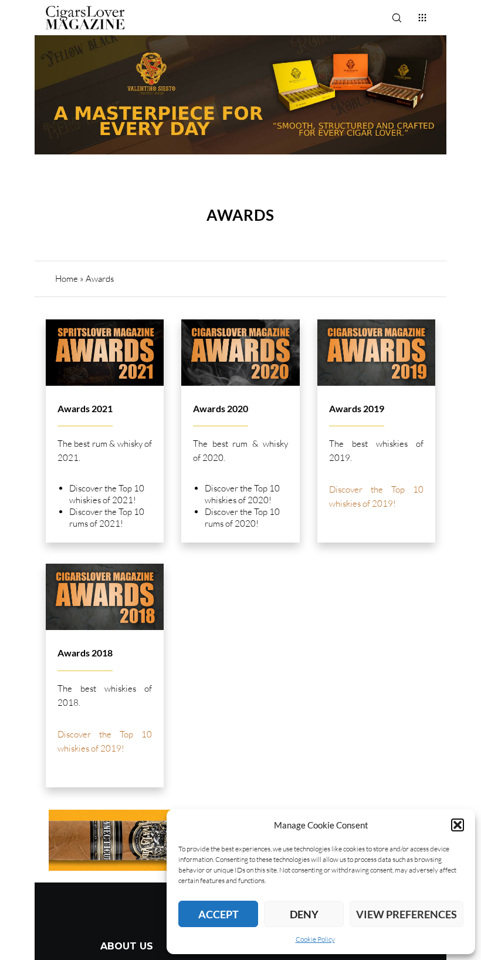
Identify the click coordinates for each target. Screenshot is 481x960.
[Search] (396, 17)
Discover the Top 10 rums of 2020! (242, 517)
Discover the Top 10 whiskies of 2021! (106, 494)
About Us (126, 946)
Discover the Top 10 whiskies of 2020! (242, 494)
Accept (218, 914)
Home (66, 278)
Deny (304, 914)
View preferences (406, 914)
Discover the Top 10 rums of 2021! (106, 517)
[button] (457, 825)
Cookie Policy (315, 939)
